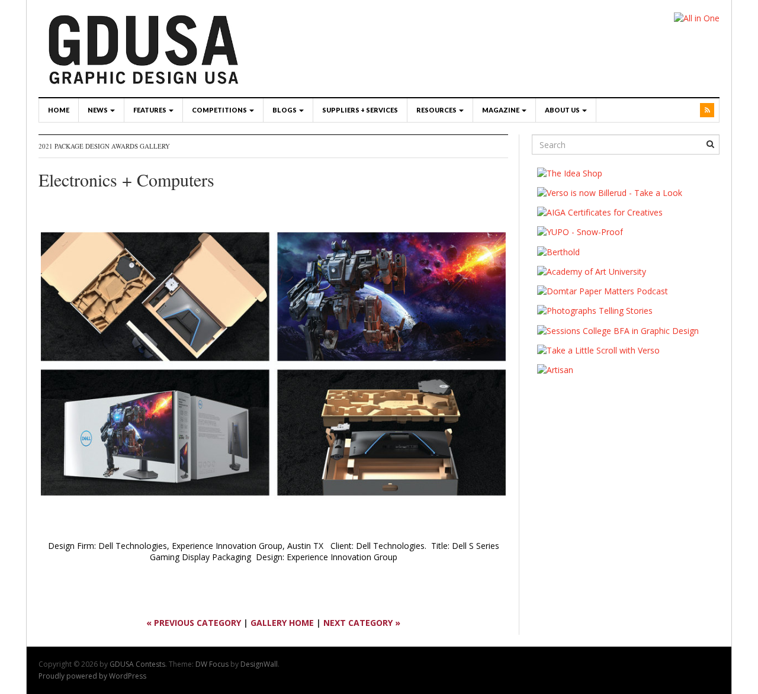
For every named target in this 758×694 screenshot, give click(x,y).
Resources (437, 110)
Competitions (220, 110)
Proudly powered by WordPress (92, 676)
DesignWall (259, 664)
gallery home (282, 622)
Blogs (285, 110)
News (98, 110)
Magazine (501, 110)
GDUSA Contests (137, 664)
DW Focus (212, 664)
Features (150, 110)
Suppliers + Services (360, 110)
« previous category (193, 622)
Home (58, 110)
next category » (361, 622)
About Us (563, 110)
